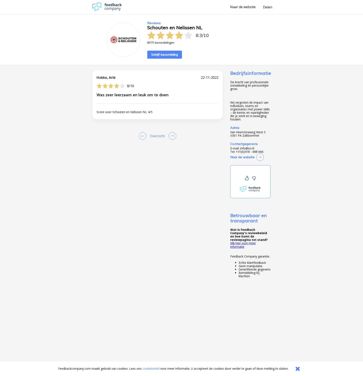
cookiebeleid (150, 369)
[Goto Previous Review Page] (143, 136)
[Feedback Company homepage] (107, 10)
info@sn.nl (247, 148)
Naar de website (243, 7)
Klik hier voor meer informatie (243, 244)
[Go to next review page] (171, 136)
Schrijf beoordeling (164, 55)
